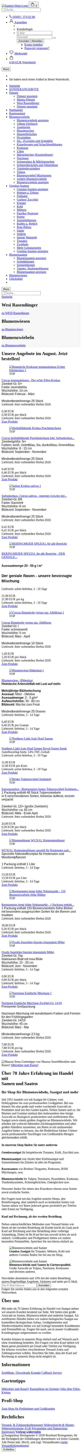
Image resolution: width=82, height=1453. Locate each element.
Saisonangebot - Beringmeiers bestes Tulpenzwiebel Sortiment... (40, 789)
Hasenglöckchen (27, 134)
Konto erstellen (33, 44)
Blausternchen (25, 130)
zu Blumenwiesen (12, 329)
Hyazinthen (24, 137)
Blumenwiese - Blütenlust (17, 680)
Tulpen (21, 172)
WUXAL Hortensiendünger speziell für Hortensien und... (36, 850)
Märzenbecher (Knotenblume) (35, 154)
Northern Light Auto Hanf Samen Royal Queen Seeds (34, 748)
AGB (27, 1428)
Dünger (13, 92)
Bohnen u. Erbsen (28, 192)
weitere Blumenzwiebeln (32, 179)
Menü (6, 69)
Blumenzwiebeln (19, 116)
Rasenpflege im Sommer (44, 1389)
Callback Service (51, 1372)
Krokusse (22, 147)
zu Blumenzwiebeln (14, 345)
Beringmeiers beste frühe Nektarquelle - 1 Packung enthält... (38, 904)
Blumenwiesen (18, 275)
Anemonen (23, 127)
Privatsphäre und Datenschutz (50, 1428)
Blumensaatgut (18, 254)
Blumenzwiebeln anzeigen (33, 120)
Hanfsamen (16, 110)
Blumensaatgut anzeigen (31, 258)
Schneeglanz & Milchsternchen (35, 161)
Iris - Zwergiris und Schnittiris (35, 141)
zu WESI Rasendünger (15, 313)
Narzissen (23, 158)
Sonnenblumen (26, 265)
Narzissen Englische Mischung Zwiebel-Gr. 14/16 (32, 1003)
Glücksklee (16, 278)
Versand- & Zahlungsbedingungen (22, 1425)
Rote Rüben (24, 227)
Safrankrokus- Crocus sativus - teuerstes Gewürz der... (34, 495)
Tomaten (22, 241)
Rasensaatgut (17, 113)
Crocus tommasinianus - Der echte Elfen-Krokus (31, 380)
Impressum (8, 1431)
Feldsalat (22, 196)
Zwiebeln (22, 244)
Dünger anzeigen (27, 96)
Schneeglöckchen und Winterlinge (37, 165)
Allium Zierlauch (27, 123)
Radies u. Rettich (27, 223)
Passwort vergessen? (36, 48)
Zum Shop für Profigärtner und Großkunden (28, 1408)
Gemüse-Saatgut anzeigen (32, 189)
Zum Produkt (10, 421)
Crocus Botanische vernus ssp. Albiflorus (26, 622)
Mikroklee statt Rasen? (25, 1065)
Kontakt (36, 1372)
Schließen (8, 1449)
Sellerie (21, 234)
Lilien (20, 151)
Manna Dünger (26, 99)
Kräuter (21, 203)
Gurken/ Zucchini (27, 199)
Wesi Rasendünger (28, 103)
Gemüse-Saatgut (19, 185)
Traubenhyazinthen (28, 168)
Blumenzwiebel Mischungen (34, 175)
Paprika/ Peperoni (27, 213)
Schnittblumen (25, 261)
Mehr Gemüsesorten (29, 247)
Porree (21, 216)
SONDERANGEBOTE (24, 89)
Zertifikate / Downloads (16, 1372)
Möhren (21, 210)
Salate (20, 230)
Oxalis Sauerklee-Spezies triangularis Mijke (28, 952)
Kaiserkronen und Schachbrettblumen (39, 144)
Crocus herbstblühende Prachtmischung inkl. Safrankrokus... (38, 438)
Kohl (20, 206)
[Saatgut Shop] (15, 5)
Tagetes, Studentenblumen (32, 268)
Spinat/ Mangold (27, 237)
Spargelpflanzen (26, 220)
